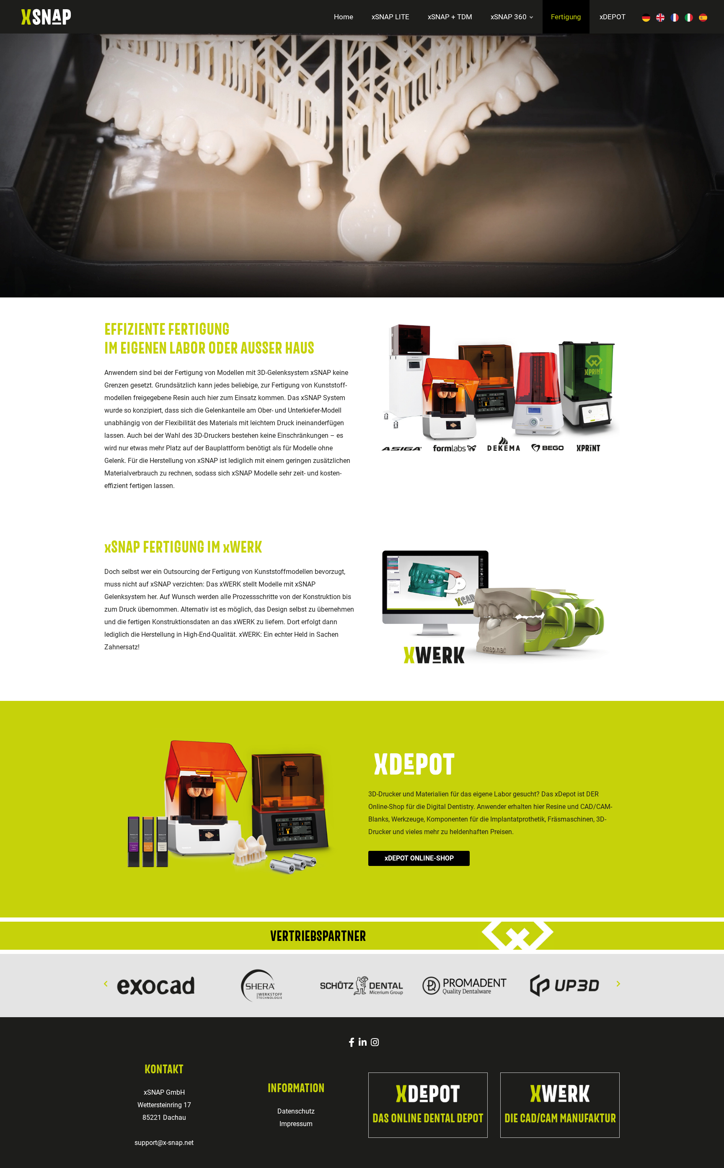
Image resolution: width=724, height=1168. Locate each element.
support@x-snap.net (164, 1143)
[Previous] (105, 984)
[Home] (35, 16)
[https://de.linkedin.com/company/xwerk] (363, 1043)
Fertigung (566, 17)
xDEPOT (613, 17)
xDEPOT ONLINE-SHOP (419, 858)
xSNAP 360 (509, 17)
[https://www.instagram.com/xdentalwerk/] (375, 1043)
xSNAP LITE (390, 17)
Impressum (296, 1124)
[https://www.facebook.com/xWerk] (351, 1043)
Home (343, 17)
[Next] (618, 984)
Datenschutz (296, 1111)
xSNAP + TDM (450, 17)
